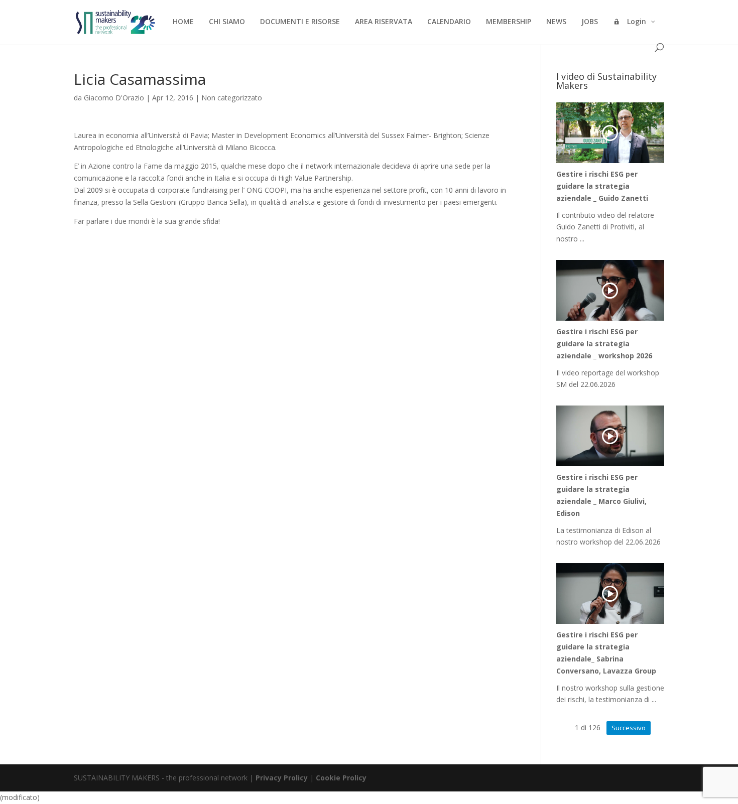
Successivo (628, 727)
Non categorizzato (231, 97)
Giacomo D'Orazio (114, 97)
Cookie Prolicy (341, 777)
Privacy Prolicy (282, 777)
